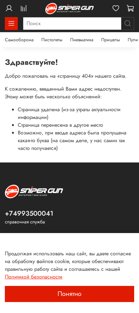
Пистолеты (51, 39)
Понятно (69, 293)
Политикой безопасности (33, 276)
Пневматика (81, 39)
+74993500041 (29, 213)
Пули (133, 39)
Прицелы (110, 39)
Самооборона (19, 39)
